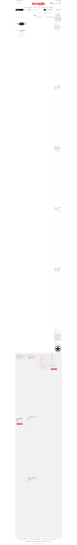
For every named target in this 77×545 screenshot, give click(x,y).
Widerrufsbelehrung (28, 541)
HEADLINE (43, 543)
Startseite (25, 7)
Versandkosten (22, 34)
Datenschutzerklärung (36, 541)
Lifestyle (39, 7)
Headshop (34, 7)
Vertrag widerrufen (53, 369)
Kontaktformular (57, 340)
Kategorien (17, 9)
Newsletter (51, 7)
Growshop (30, 7)
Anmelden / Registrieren (19, 3)
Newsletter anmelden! (58, 22)
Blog (47, 7)
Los (44, 9)
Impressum (50, 541)
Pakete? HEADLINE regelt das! (43, 355)
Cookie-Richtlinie (44, 541)
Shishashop (43, 7)
